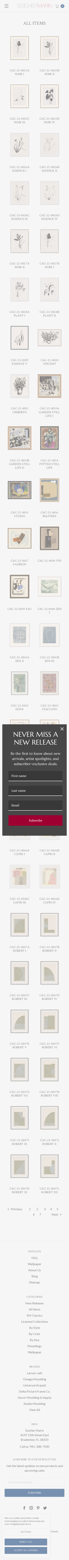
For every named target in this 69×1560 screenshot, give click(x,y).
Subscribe (35, 820)
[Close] (62, 728)
